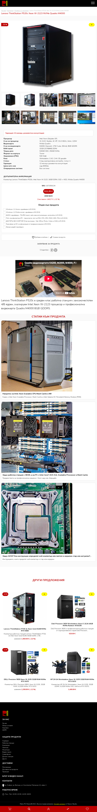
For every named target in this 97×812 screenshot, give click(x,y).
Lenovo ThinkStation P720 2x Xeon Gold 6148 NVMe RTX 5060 (25, 630)
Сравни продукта (57, 237)
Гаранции (5, 772)
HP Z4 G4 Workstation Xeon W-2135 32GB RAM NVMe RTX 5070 (72, 680)
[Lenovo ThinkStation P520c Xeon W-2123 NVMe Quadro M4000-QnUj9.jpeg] (67, 100)
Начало (3, 11)
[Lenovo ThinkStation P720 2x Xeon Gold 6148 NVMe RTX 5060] (25, 609)
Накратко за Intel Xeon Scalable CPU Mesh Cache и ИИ (26, 393)
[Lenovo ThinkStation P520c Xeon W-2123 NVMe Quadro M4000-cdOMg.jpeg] (86, 100)
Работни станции (8, 743)
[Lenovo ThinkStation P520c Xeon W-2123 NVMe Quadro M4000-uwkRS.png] (29, 100)
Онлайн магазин (59, 804)
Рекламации (6, 767)
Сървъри (5, 741)
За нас (4, 723)
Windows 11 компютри (21, 11)
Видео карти (6, 752)
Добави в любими (40, 237)
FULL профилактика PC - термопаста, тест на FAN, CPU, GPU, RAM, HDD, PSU (36, 218)
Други (4, 759)
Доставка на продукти (10, 769)
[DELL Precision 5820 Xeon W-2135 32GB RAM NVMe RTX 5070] (25, 662)
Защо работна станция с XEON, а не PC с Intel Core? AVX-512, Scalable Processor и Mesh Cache (45, 475)
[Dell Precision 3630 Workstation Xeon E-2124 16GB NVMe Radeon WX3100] (72, 606)
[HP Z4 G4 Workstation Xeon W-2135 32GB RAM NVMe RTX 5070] (72, 662)
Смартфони (6, 754)
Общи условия (7, 725)
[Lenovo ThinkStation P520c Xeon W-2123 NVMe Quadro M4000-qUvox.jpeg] (29, 117)
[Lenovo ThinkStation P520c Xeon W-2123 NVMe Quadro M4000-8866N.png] (10, 100)
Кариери (5, 728)
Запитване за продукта (48, 244)
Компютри (10, 11)
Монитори (6, 750)
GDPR (4, 730)
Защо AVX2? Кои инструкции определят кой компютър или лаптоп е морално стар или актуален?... (46, 556)
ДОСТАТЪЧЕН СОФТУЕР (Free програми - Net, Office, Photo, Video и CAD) (35, 221)
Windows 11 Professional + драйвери (23, 212)
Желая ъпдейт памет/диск (15, 227)
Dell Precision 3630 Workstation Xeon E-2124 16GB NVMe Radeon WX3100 (72, 625)
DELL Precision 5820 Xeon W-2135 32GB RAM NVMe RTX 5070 (25, 680)
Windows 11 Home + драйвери (20, 209)
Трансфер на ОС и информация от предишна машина (28, 224)
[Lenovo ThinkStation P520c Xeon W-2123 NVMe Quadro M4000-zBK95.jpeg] (10, 117)
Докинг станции (7, 756)
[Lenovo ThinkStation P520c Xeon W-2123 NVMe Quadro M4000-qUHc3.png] (48, 117)
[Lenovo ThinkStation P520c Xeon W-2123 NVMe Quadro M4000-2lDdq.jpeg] (48, 100)
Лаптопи (5, 747)
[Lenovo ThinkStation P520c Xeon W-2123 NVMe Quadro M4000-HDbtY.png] (86, 117)
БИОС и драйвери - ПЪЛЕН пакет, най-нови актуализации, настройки (34, 215)
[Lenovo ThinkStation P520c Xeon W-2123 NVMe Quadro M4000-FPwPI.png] (67, 117)
